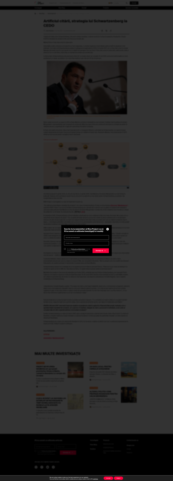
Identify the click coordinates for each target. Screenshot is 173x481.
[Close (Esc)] (107, 229)
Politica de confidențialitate (78, 249)
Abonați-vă (99, 251)
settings (95, 479)
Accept (108, 478)
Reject (118, 478)
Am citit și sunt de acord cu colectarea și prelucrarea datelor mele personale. (78, 250)
